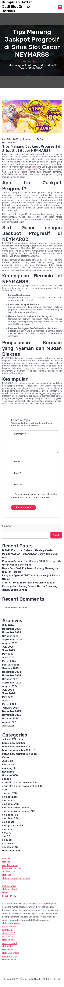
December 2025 (11, 628)
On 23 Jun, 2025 (10, 139)
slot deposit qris (10, 959)
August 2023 (9, 722)
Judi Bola (7, 761)
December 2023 (11, 711)
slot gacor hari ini (12, 825)
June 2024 (8, 693)
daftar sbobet (9, 926)
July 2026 (8, 625)
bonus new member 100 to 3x (19, 750)
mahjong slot (10, 768)
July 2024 (8, 689)
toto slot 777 (8, 871)
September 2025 (12, 639)
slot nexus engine (10, 953)
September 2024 (12, 682)
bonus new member (13, 743)
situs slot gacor (48, 903)
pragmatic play (9, 956)
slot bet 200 (9, 793)
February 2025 (10, 664)
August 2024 (10, 686)
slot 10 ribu (7, 946)
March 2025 (9, 661)
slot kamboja (8, 940)
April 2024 (8, 700)
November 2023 (11, 714)
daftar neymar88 (27, 169)
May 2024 (8, 697)
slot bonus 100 (10, 804)
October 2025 (10, 636)
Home (26, 61)
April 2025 (8, 657)
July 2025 (8, 646)
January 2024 (10, 707)
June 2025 (8, 650)
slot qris (7, 829)
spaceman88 (10, 847)
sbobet (6, 778)
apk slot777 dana (12, 739)
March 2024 (9, 704)
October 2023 (10, 718)
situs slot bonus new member (19, 782)
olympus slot (8, 936)
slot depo (6, 875)
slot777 (6, 832)
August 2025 (9, 643)
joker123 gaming (10, 865)
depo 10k (6, 858)
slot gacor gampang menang (16, 878)
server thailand (9, 943)
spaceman (8, 843)
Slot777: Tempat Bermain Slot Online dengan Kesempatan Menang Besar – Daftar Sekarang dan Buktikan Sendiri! (29, 586)
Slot (35, 61)
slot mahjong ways (11, 923)
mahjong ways (9, 886)
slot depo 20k (10, 818)
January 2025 (10, 668)
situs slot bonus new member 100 (22, 786)
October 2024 (10, 679)
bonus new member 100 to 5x (19, 753)
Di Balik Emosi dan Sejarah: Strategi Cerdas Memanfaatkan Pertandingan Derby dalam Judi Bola (30, 554)
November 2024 (11, 675)
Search (7, 526)
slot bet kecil (10, 796)
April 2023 (8, 725)
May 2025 (7, 654)
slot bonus (8, 800)
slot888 (7, 839)
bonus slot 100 (9, 896)
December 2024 (11, 671)
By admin (27, 139)
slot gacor (8, 822)
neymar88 (8, 771)
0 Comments (11, 142)
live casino (8, 764)
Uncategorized (11, 850)
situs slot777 (8, 933)
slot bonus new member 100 (18, 811)
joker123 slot (8, 930)
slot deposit (8, 949)
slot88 (6, 836)
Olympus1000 (10, 775)
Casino (6, 757)
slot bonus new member (16, 807)
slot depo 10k (10, 814)
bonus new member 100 (16, 746)
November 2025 (11, 632)
